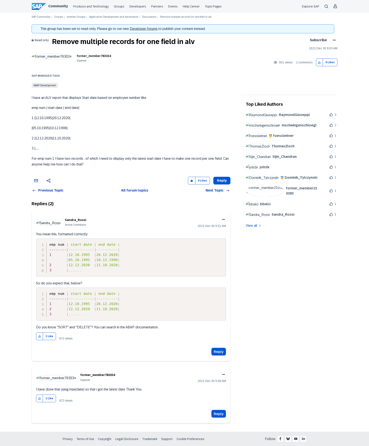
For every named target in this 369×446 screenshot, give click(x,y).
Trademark (149, 439)
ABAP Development (45, 85)
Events (173, 6)
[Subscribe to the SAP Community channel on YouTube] (295, 438)
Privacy (68, 439)
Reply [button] (222, 180)
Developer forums (144, 29)
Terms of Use (85, 439)
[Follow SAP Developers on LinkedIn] (303, 438)
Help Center (191, 6)
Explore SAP (310, 6)
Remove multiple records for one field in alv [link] (186, 17)
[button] (319, 62)
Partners (157, 6)
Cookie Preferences (190, 439)
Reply (219, 352)
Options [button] (333, 40)
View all (251, 225)
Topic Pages (213, 6)
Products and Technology (91, 6)
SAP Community (41, 17)
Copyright (104, 439)
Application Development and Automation (113, 17)
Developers (137, 6)
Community (58, 6)
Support (167, 439)
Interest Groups (76, 17)
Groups (119, 6)
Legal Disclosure (126, 439)
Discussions (149, 17)
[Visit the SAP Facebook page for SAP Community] (280, 438)
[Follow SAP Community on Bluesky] (288, 438)
